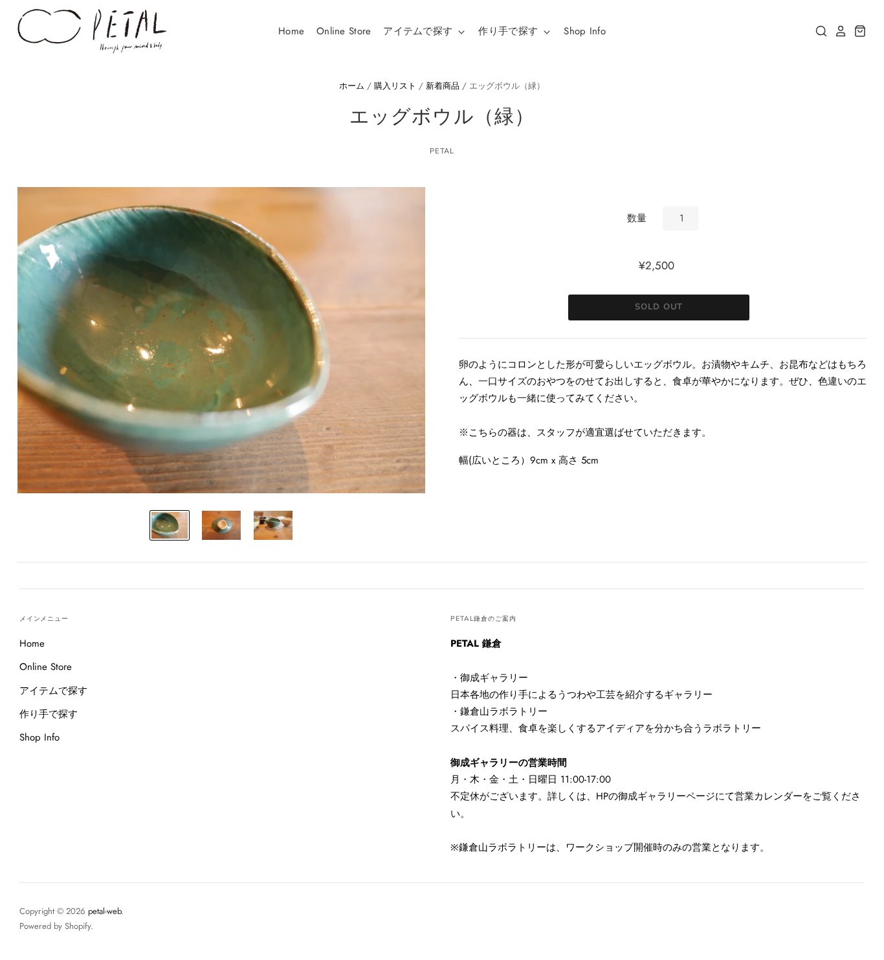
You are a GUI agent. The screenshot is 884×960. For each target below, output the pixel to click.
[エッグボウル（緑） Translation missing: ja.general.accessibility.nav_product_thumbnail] (169, 525)
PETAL (442, 150)
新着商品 (442, 86)
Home (291, 31)
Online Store (343, 31)
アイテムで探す (419, 31)
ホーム (351, 86)
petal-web (104, 911)
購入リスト (395, 86)
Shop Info (585, 31)
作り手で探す (509, 31)
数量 (636, 218)
